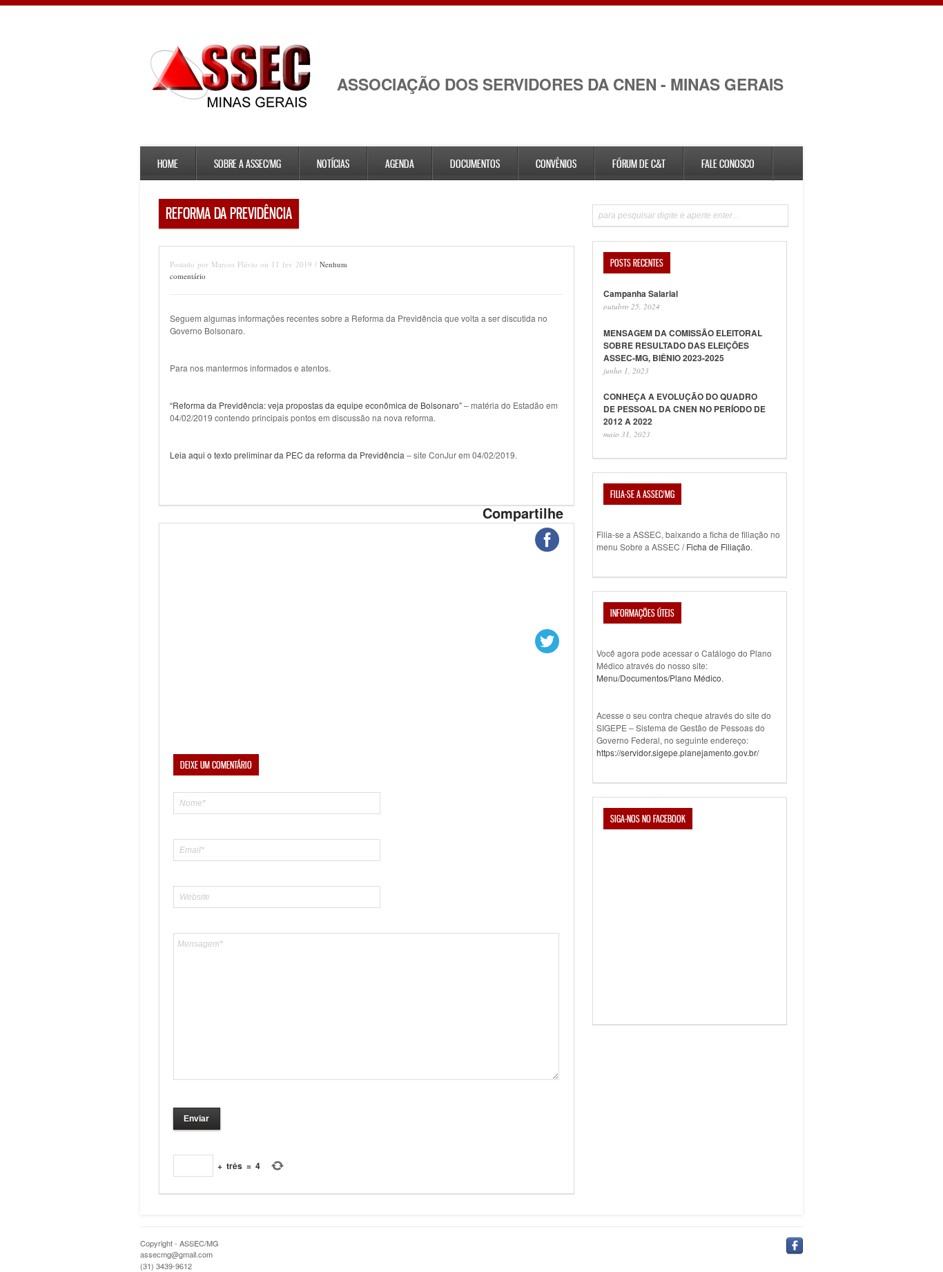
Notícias (333, 164)
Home (167, 164)
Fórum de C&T (638, 164)
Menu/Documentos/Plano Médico (658, 678)
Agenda (399, 164)
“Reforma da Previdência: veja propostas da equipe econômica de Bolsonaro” (316, 405)
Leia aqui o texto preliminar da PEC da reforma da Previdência (288, 455)
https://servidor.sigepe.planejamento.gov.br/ (677, 752)
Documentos (475, 164)
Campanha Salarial (640, 293)
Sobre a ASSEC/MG (247, 164)
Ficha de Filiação (718, 546)
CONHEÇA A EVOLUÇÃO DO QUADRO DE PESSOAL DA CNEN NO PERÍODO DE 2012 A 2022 (684, 408)
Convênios (556, 164)
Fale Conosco (728, 164)
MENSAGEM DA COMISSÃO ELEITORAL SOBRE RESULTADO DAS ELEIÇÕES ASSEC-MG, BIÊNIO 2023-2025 (682, 345)
